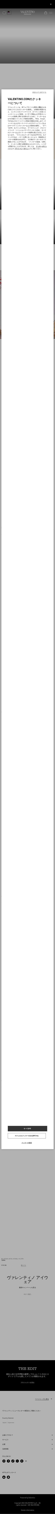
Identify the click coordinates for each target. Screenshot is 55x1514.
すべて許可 (27, 1129)
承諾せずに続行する (39, 92)
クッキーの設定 (27, 1143)
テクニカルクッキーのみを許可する (27, 1136)
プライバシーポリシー (22, 149)
